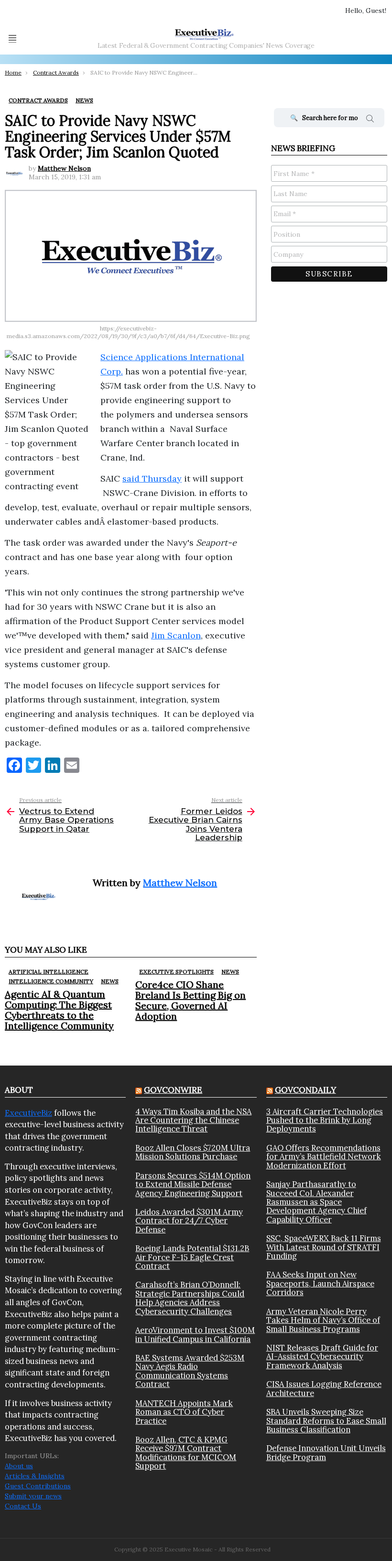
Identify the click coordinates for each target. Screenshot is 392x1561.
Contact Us (23, 1506)
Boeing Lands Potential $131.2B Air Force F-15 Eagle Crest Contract (192, 1257)
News (110, 981)
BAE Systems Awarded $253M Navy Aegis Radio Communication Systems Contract (189, 1371)
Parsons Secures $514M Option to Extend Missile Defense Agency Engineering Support (192, 1184)
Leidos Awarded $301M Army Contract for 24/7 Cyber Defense (189, 1221)
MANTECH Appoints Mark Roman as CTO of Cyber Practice (184, 1412)
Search (370, 120)
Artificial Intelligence (48, 971)
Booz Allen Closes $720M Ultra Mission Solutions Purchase (192, 1152)
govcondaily (305, 1090)
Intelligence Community (51, 981)
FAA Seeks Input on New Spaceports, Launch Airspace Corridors (320, 1283)
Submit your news (33, 1496)
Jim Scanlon (176, 635)
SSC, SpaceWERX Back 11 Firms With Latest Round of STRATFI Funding (323, 1247)
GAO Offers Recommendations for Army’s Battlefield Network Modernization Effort (323, 1156)
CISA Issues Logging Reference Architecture (323, 1388)
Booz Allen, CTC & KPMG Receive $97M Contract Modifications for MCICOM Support (185, 1453)
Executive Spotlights (176, 971)
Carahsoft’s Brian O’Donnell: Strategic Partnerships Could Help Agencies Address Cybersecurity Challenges (189, 1298)
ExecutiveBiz (28, 1113)
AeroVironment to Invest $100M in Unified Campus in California (195, 1334)
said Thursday (152, 478)
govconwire (173, 1090)
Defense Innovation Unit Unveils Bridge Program (326, 1453)
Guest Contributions (38, 1486)
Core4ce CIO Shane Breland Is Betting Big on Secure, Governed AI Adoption (190, 1000)
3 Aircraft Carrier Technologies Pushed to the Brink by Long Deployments (324, 1120)
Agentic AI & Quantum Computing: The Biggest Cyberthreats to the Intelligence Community (59, 1010)
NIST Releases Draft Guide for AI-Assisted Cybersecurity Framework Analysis (322, 1356)
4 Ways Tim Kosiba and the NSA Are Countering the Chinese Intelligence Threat (193, 1120)
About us (19, 1466)
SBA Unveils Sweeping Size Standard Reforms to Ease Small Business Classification (326, 1420)
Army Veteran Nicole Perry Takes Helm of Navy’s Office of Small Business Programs (323, 1320)
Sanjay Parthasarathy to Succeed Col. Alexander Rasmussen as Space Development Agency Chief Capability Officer (316, 1202)
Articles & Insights (35, 1476)
